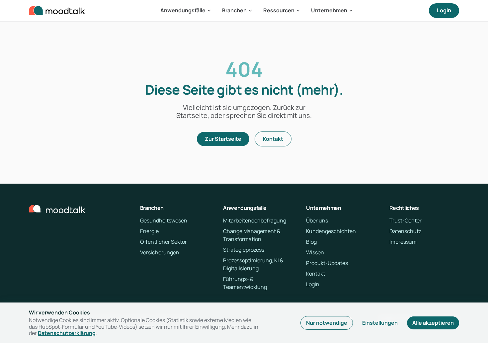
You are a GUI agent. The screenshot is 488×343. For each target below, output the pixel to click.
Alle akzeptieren (433, 322)
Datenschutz (405, 231)
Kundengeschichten (331, 231)
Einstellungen (380, 322)
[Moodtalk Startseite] (57, 10)
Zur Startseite (223, 138)
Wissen (315, 252)
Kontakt (273, 138)
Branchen (234, 10)
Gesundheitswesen (163, 220)
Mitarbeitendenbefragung (254, 220)
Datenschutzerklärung (67, 333)
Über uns (317, 220)
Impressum (403, 241)
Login (444, 10)
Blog (311, 241)
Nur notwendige (326, 322)
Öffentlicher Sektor (163, 241)
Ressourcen (278, 10)
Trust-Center (405, 220)
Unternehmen (329, 10)
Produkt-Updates (327, 263)
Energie (149, 231)
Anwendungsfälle (182, 10)
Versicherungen (159, 252)
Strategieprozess (243, 249)
